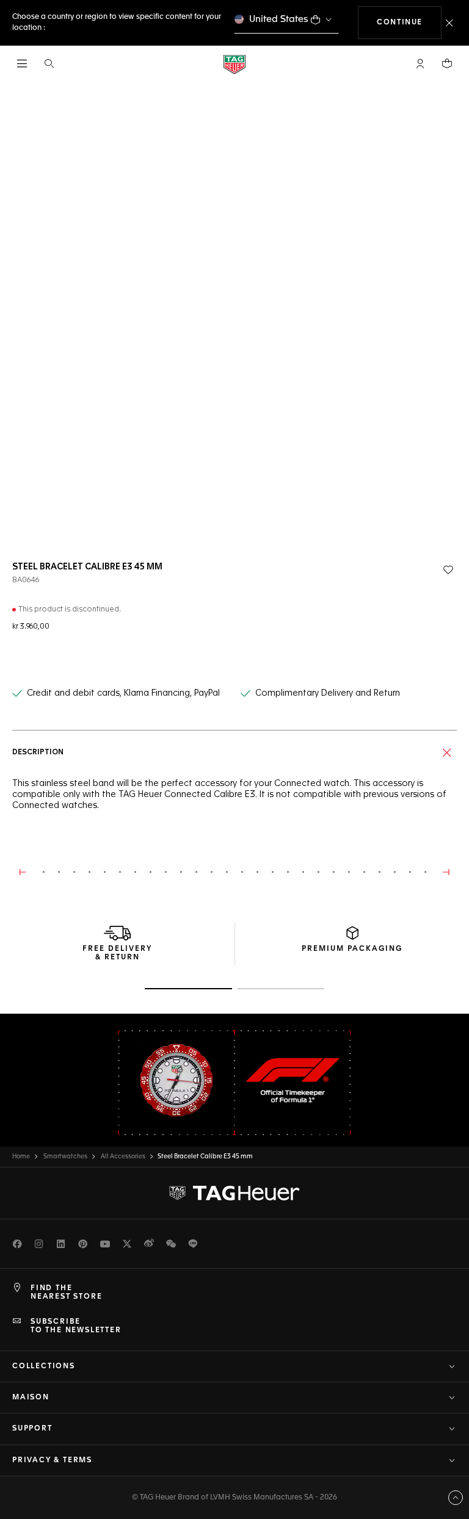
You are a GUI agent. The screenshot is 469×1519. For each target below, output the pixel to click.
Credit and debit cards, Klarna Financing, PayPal (123, 693)
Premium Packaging (352, 949)
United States (279, 19)
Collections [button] (43, 1366)
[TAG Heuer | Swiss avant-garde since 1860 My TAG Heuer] (234, 1193)
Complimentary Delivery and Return (327, 693)
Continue (409, 22)
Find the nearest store (66, 1293)
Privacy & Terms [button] (52, 1460)
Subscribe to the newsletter (76, 1326)
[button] (420, 63)
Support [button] (32, 1428)
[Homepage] (234, 63)
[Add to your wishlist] (448, 570)
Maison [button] (30, 1397)
